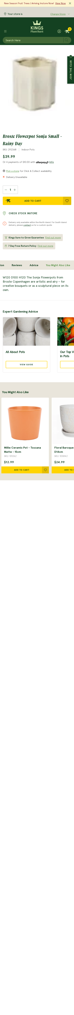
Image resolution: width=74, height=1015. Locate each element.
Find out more (53, 237)
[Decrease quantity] (6, 190)
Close (70, 56)
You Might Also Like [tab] (58, 265)
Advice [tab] (34, 265)
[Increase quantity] (15, 190)
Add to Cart (32, 200)
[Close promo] (70, 3)
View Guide (26, 364)
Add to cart (21, 470)
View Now (60, 3)
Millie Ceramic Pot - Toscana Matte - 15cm (22, 449)
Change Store (58, 14)
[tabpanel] (37, 283)
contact (27, 225)
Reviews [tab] (17, 265)
